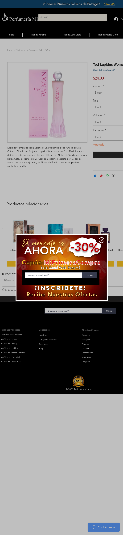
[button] (101, 240)
